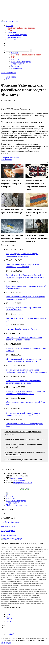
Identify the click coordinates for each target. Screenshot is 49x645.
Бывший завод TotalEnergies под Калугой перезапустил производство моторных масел (25, 276)
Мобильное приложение (16, 505)
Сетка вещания (14, 37)
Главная (4, 72)
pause (8, 614)
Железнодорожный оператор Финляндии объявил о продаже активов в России (23, 360)
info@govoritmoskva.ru (22, 482)
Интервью (12, 32)
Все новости (6, 160)
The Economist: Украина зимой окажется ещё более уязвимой (23, 445)
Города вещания (8, 531)
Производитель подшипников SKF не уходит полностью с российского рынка (25, 392)
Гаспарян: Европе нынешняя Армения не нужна (24, 439)
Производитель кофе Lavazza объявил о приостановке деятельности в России (23, 414)
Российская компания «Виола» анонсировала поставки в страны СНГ (25, 298)
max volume (11, 621)
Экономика (11, 77)
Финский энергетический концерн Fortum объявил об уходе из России (24, 338)
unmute (9, 619)
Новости (9, 26)
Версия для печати (11, 157)
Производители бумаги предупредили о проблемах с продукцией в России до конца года (27, 371)
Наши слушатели (8, 535)
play (7, 612)
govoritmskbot (16, 478)
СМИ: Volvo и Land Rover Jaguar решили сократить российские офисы (23, 382)
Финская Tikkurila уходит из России (21, 329)
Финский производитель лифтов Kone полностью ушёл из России (22, 265)
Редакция (12, 39)
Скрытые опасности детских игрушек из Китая (23, 460)
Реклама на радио (8, 526)
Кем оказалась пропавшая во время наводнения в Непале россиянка (25, 453)
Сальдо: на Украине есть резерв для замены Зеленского (23, 433)
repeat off (10, 634)
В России (10, 79)
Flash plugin (6, 643)
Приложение (16, 68)
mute (8, 616)
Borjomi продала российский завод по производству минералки (22, 255)
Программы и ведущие (17, 35)
